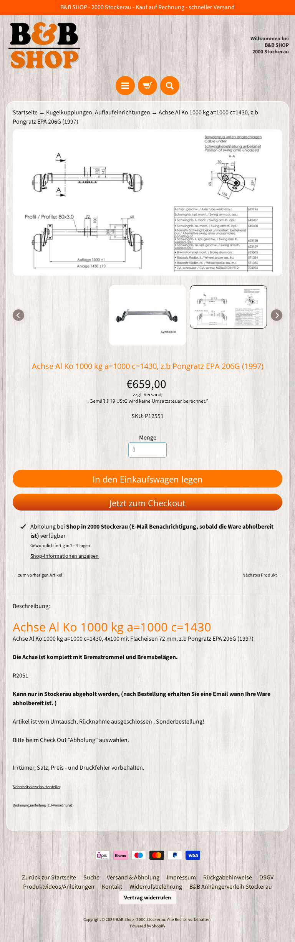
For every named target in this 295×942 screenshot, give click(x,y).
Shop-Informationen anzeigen (64, 556)
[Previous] (18, 315)
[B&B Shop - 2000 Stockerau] (44, 45)
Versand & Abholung (133, 877)
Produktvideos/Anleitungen (58, 887)
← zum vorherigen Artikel (37, 575)
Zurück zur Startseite (49, 877)
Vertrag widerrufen (147, 898)
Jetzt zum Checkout (147, 503)
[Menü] (125, 85)
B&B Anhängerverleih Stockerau (230, 887)
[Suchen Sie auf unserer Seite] (169, 85)
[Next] (276, 315)
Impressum (181, 877)
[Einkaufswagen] (147, 85)
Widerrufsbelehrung (155, 887)
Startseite (25, 112)
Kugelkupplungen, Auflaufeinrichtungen (98, 112)
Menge (147, 437)
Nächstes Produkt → (262, 575)
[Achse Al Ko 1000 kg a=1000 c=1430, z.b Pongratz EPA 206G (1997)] (228, 307)
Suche (91, 877)
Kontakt (112, 887)
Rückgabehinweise (227, 877)
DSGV (266, 877)
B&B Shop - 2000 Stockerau (140, 919)
